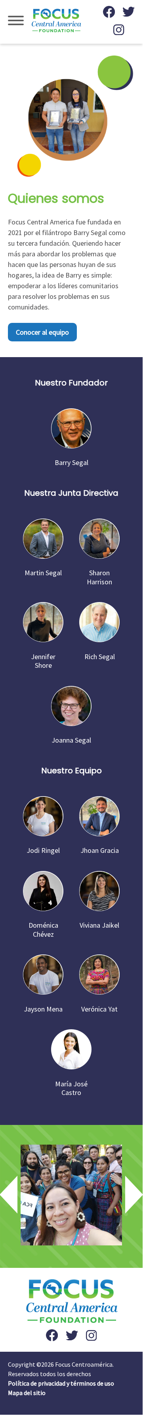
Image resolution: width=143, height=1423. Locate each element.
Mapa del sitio (27, 1393)
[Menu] (16, 22)
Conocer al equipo (42, 332)
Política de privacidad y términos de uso (61, 1383)
